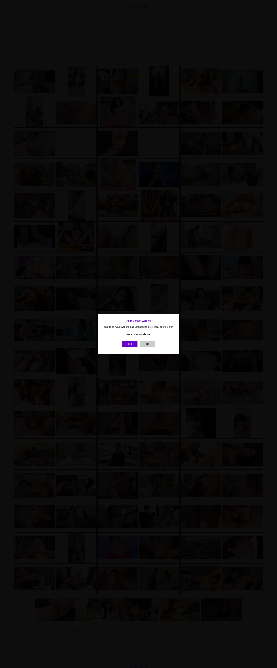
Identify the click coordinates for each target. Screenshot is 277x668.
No (147, 344)
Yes (130, 344)
